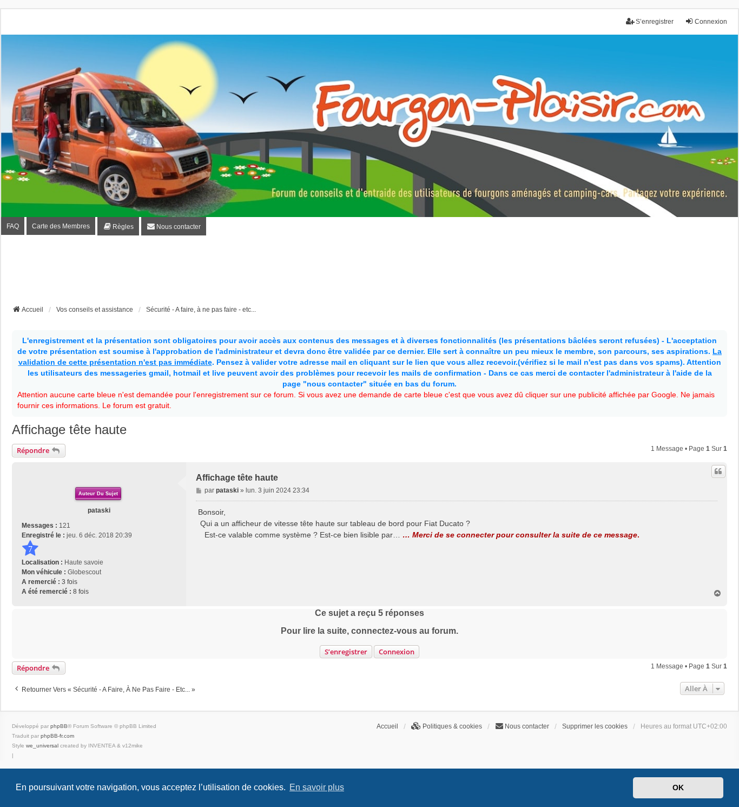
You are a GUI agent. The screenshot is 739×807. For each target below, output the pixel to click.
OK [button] (678, 787)
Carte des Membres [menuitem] (61, 226)
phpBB (59, 726)
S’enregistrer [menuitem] (655, 21)
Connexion (396, 652)
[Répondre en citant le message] (718, 471)
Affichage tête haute (69, 429)
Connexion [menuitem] (711, 21)
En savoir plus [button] (316, 787)
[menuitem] (118, 226)
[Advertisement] (369, 273)
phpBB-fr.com (57, 736)
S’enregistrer (346, 652)
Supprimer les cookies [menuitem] (595, 726)
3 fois (69, 582)
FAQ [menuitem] (12, 226)
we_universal (42, 746)
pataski (99, 510)
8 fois (81, 591)
